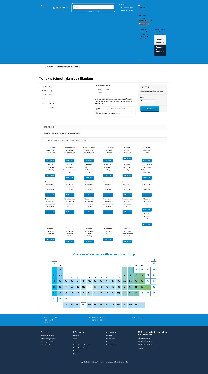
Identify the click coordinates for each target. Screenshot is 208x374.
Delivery (75, 351)
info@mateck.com (127, 7)
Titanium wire (146, 165)
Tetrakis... (50, 165)
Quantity (143, 97)
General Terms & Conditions (82, 345)
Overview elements (93, 11)
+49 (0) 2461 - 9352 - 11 (145, 344)
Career (75, 339)
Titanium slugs (108, 148)
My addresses (110, 342)
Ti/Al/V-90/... (147, 148)
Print (100, 93)
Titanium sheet (50, 148)
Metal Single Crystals (47, 336)
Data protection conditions (119, 109)
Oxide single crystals (47, 342)
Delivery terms (115, 113)
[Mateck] (45, 8)
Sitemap (75, 354)
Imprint (75, 342)
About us (76, 336)
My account (111, 332)
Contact (140, 348)
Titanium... (127, 148)
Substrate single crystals (48, 339)
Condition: (98, 85)
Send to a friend (103, 89)
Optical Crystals (45, 345)
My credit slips (110, 339)
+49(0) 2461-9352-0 (127, 10)
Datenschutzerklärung (80, 348)
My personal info (111, 345)
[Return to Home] (43, 66)
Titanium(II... (108, 229)
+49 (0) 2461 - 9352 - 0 (145, 341)
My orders (109, 336)
